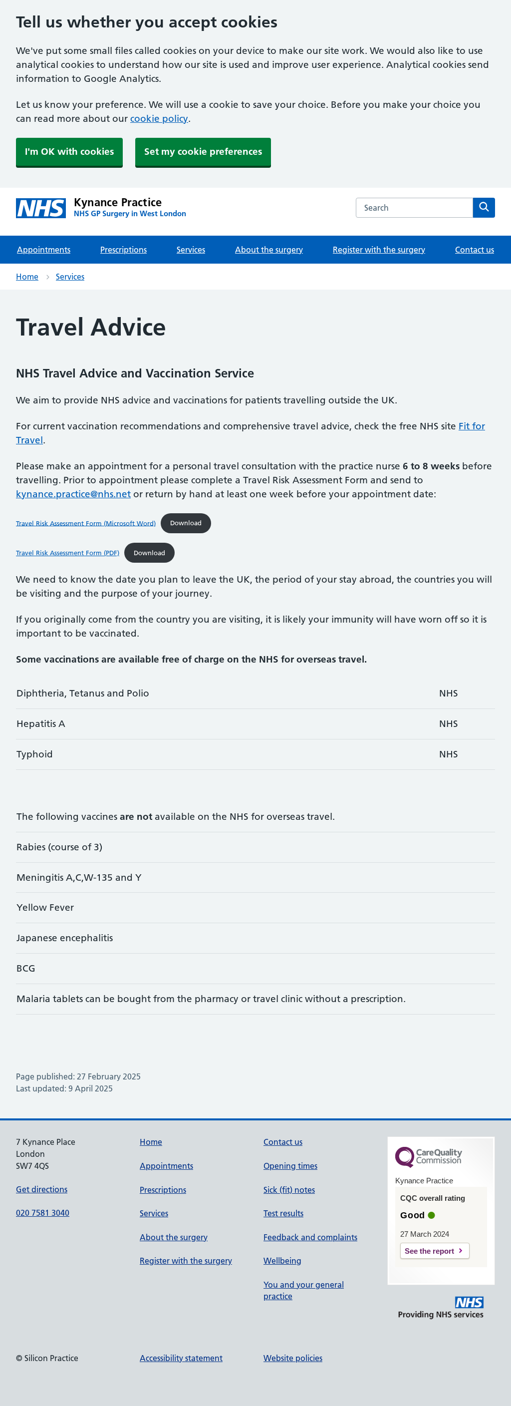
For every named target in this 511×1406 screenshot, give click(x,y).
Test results (283, 1213)
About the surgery (269, 250)
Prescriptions (123, 250)
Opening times (290, 1166)
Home (27, 277)
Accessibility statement (181, 1358)
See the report (429, 1251)
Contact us (474, 250)
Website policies (292, 1358)
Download (186, 523)
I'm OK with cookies (69, 151)
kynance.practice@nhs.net (73, 494)
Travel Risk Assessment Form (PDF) (67, 553)
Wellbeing (282, 1261)
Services (191, 250)
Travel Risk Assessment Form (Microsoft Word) (86, 523)
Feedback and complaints (310, 1237)
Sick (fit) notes (289, 1190)
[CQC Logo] (428, 1165)
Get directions (41, 1189)
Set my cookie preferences (203, 151)
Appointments (43, 250)
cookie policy (159, 118)
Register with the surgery (379, 250)
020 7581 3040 (42, 1213)
